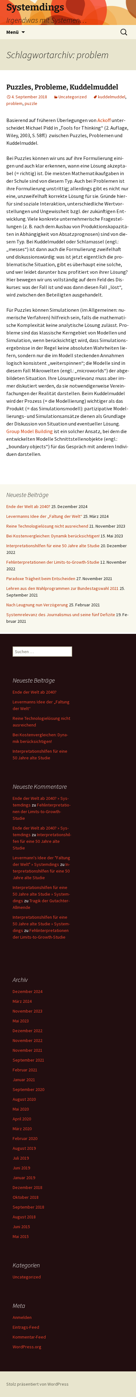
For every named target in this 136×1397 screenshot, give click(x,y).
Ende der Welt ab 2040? (28, 506)
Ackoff (104, 120)
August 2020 (24, 1099)
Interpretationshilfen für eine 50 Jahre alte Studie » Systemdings (41, 894)
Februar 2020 (25, 1138)
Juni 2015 (21, 1226)
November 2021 (27, 1050)
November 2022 (27, 1040)
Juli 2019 (21, 1158)
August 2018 (24, 1217)
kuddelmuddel (111, 97)
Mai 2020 (21, 1109)
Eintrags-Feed (26, 1327)
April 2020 (22, 1119)
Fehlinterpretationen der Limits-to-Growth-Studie (52, 562)
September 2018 (28, 1207)
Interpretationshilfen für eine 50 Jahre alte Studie (53, 545)
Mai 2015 (21, 1236)
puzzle (31, 103)
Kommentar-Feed (29, 1337)
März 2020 (22, 1128)
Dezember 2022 (27, 1030)
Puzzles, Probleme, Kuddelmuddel (62, 87)
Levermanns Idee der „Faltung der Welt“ (44, 516)
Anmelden (22, 1317)
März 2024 (22, 1001)
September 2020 (28, 1089)
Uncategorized (73, 97)
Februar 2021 (25, 1070)
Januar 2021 (24, 1079)
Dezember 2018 (27, 1187)
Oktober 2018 (26, 1197)
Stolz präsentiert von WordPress (37, 1384)
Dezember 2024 (27, 991)
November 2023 (27, 1011)
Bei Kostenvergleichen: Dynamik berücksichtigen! (53, 536)
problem (14, 103)
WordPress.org (27, 1347)
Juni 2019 (21, 1168)
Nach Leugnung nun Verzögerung (37, 605)
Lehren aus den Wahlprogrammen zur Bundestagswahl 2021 (62, 588)
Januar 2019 (24, 1177)
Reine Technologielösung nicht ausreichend (47, 526)
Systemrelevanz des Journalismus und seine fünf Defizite (60, 614)
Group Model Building (29, 431)
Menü (12, 32)
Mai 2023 (21, 1021)
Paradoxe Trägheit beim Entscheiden (40, 578)
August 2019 (24, 1148)
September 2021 (28, 1060)
